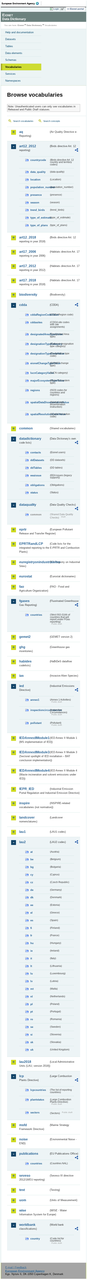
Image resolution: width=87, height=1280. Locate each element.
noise (23, 1139)
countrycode (38, 160)
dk (31, 897)
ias (21, 675)
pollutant (35, 722)
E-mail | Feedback (16, 1267)
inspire (24, 803)
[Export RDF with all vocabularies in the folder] (76, 150)
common (26, 428)
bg (32, 867)
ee (31, 905)
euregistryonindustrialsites (34, 562)
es (31, 920)
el (31, 912)
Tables (9, 46)
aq (21, 132)
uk (31, 1049)
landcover (27, 817)
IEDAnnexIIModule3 (34, 752)
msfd (23, 1125)
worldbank (27, 1224)
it (31, 958)
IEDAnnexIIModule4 (34, 770)
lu (31, 973)
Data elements (13, 53)
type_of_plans (39, 225)
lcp (21, 1076)
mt (32, 988)
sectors (34, 1112)
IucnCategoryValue (39, 372)
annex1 (34, 699)
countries (36, 614)
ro (31, 1019)
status (34, 492)
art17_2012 (27, 266)
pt (31, 1011)
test (22, 1190)
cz (31, 882)
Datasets (10, 39)
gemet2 (25, 636)
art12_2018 (27, 237)
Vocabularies (13, 66)
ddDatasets (37, 460)
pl (31, 1004)
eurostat (25, 576)
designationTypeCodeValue (39, 353)
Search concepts (51, 121)
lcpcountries (38, 1089)
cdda (23, 305)
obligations (37, 485)
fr (31, 935)
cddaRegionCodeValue (39, 314)
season (34, 202)
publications (28, 1153)
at (31, 851)
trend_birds (37, 209)
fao (21, 586)
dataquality (27, 504)
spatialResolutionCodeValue (39, 414)
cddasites (36, 322)
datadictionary (30, 438)
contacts (35, 452)
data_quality (38, 171)
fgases (24, 601)
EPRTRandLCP (31, 543)
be (31, 859)
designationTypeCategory (39, 343)
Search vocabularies (23, 121)
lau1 (22, 831)
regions (35, 390)
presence (36, 194)
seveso (24, 1175)
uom (22, 1200)
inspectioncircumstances (39, 710)
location (35, 179)
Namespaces (13, 80)
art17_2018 (27, 280)
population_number (39, 187)
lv (31, 981)
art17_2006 (27, 251)
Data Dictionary (34, 25)
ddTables (36, 467)
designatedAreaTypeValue (39, 334)
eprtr (23, 529)
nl (31, 996)
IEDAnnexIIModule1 (34, 738)
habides (25, 661)
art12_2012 (27, 146)
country (35, 1238)
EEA (21, 3)
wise (22, 1210)
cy (31, 874)
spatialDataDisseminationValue (39, 402)
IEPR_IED (26, 789)
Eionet (21, 25)
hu (32, 943)
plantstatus (37, 1099)
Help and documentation (19, 32)
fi (31, 928)
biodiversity (28, 294)
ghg (22, 647)
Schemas (10, 59)
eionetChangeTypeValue (39, 363)
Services (10, 73)
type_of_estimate (39, 217)
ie (31, 950)
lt (31, 966)
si (31, 1034)
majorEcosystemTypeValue (39, 380)
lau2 (22, 842)
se (31, 1026)
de (31, 889)
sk (31, 1042)
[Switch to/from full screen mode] (63, 9)
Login (56, 9)
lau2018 (25, 1061)
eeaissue (35, 475)
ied (21, 686)
